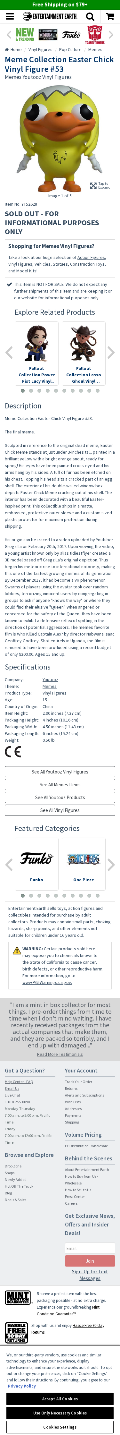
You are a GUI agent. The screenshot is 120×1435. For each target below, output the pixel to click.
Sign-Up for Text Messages (90, 1274)
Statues (60, 264)
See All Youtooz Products (60, 797)
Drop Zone (13, 1166)
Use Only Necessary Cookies (60, 1413)
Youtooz (50, 679)
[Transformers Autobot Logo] (95, 34)
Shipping (72, 1122)
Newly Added (16, 1179)
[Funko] (71, 34)
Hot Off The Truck (19, 1186)
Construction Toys (87, 264)
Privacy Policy (22, 1386)
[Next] (111, 34)
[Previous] (8, 34)
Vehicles (43, 264)
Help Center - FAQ (19, 1081)
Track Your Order (78, 1081)
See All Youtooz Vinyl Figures (60, 772)
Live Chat (12, 1095)
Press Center (75, 1196)
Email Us (12, 1088)
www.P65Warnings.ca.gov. (47, 982)
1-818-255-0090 (17, 1101)
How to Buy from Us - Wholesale (81, 1179)
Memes (50, 686)
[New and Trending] (25, 34)
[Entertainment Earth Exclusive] (48, 34)
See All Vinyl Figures (60, 810)
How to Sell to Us (78, 1189)
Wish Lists (73, 1101)
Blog (8, 1193)
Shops (9, 1172)
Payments (73, 1115)
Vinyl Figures (20, 264)
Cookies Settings (59, 1427)
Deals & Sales (15, 1199)
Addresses (73, 1108)
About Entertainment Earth (87, 1169)
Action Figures (91, 257)
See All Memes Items (60, 785)
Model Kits (26, 271)
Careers (71, 1203)
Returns (71, 1088)
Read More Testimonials (60, 1054)
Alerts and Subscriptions (84, 1095)
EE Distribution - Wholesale (86, 1145)
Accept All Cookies (60, 1399)
